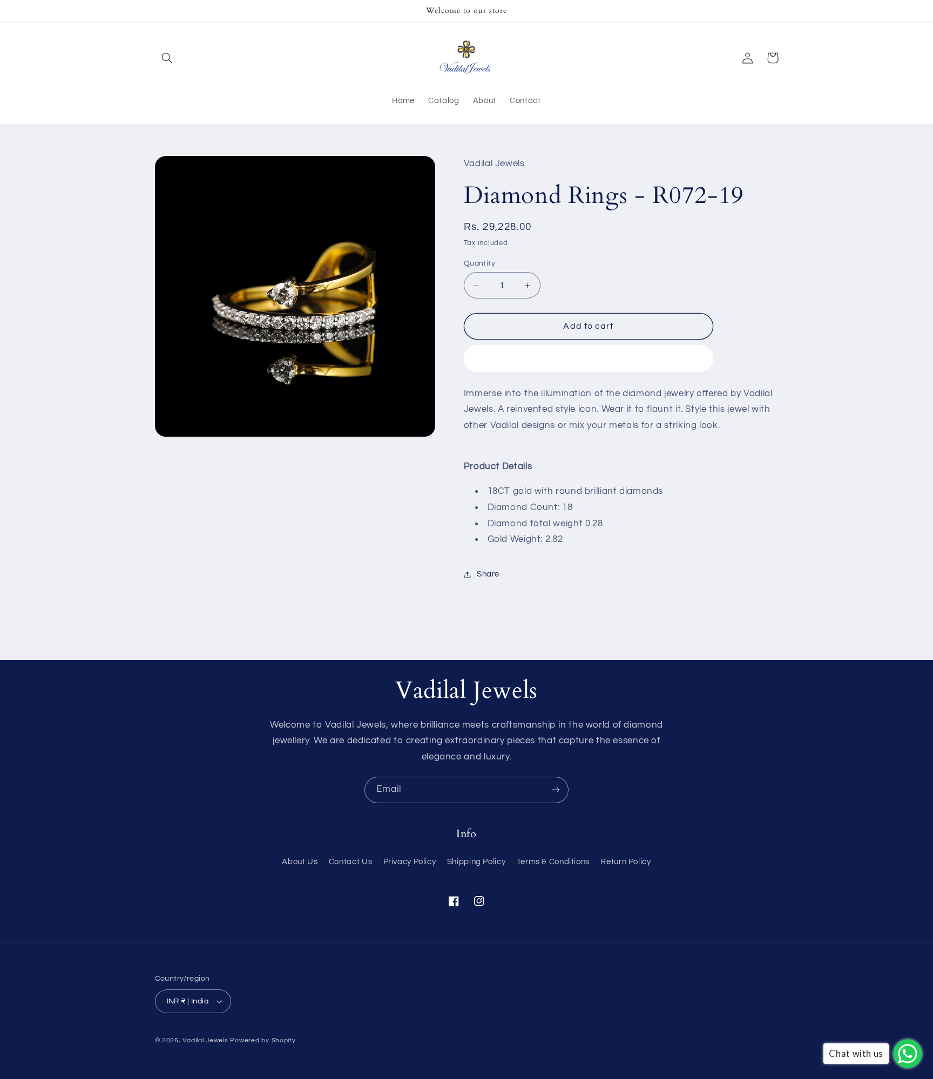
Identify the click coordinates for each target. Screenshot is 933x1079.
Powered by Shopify (262, 1040)
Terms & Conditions (553, 862)
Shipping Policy (476, 862)
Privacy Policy (409, 862)
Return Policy (625, 862)
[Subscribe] (555, 790)
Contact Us (350, 862)
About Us (299, 862)
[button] (167, 57)
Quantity (479, 263)
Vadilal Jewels (205, 1040)
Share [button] (488, 574)
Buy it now (588, 358)
